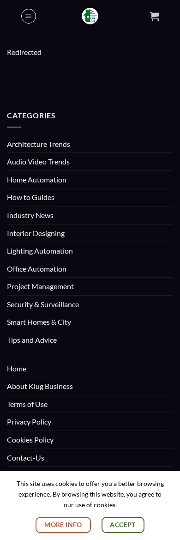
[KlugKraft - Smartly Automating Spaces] (90, 16)
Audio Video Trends (38, 161)
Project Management (40, 286)
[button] (28, 16)
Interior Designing (36, 233)
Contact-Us (25, 457)
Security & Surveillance (43, 304)
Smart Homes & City (39, 321)
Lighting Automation (40, 250)
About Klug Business (40, 386)
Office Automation (36, 268)
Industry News (30, 215)
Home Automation (36, 179)
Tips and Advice (32, 339)
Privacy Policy (29, 421)
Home (16, 368)
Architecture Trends (38, 144)
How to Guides (30, 197)
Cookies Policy (30, 439)
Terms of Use (27, 404)
